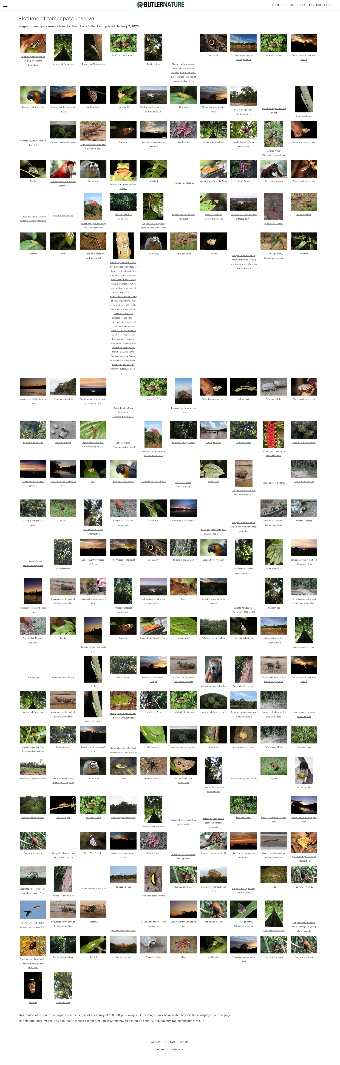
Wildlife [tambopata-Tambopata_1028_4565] (244, 610)
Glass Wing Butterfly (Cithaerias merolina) (274, 255)
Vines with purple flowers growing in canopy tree (63, 780)
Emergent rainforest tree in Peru (183, 410)
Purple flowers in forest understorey (243, 144)
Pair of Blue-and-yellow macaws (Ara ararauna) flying (33, 925)
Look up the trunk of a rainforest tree (93, 531)
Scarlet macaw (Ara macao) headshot (63, 183)
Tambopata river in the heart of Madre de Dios (153, 109)
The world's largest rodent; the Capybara (183, 856)
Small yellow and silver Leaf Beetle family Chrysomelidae (123, 750)
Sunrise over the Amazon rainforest (183, 216)
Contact (324, 5)
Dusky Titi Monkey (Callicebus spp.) (183, 484)
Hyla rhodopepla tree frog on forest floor (304, 858)
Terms (184, 1042)
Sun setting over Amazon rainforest (153, 144)
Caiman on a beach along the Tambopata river (273, 855)
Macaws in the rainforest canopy (33, 522)
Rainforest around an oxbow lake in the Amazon (244, 714)
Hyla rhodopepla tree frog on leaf (274, 110)
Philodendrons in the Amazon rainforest (243, 570)
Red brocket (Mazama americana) (123, 522)
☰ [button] (5, 4)
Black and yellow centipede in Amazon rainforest (213, 531)
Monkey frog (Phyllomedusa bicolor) (123, 186)
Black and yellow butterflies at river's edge (183, 822)
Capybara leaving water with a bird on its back (93, 146)
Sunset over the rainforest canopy (304, 57)
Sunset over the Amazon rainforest (33, 483)
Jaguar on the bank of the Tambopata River (274, 714)
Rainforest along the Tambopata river (243, 57)
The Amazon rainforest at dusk (213, 109)
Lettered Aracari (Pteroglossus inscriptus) (273, 153)
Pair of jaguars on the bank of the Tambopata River (304, 601)
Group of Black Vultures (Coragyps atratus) (274, 522)
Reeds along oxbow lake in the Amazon (153, 924)
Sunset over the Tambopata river (33, 401)
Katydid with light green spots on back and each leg (153, 225)
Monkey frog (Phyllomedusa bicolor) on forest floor (123, 715)
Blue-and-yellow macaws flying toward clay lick (63, 855)
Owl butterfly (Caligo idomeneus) (183, 780)
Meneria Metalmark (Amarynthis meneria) (213, 216)
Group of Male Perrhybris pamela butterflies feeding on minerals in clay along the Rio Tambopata (244, 261)
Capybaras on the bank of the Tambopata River (244, 492)
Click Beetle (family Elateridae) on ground (33, 563)
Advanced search (82, 1021)
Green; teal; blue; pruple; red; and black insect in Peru (33, 891)
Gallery (308, 5)
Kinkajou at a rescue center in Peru (93, 601)
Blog (295, 5)
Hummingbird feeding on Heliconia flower (273, 453)
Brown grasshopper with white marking (243, 890)
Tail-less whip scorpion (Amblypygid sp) (93, 255)
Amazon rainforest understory (123, 216)
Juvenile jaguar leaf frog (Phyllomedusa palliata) (93, 444)
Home (276, 5)
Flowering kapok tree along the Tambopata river (93, 225)
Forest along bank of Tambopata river (243, 112)
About (156, 1042)
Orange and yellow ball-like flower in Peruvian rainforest (33, 218)
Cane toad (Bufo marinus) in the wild (33, 143)
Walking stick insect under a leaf (274, 819)
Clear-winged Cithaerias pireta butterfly (304, 714)
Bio (286, 5)
